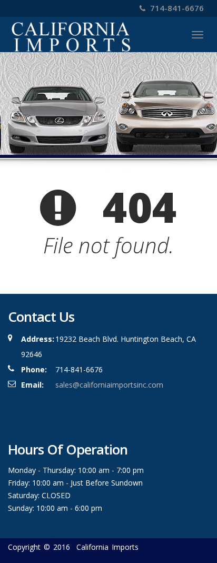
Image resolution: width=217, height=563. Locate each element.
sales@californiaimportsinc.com (109, 385)
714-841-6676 (176, 8)
